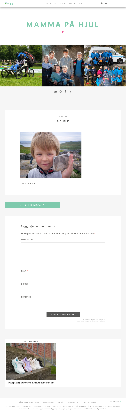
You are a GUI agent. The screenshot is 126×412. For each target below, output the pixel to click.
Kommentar (27, 239)
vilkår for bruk (94, 321)
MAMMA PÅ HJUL (63, 24)
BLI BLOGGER (90, 402)
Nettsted (26, 297)
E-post (25, 284)
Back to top (115, 401)
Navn (24, 271)
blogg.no (62, 409)
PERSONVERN (48, 402)
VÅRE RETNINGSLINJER (29, 402)
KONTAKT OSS (74, 402)
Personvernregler (85, 321)
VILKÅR (61, 402)
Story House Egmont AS (96, 409)
